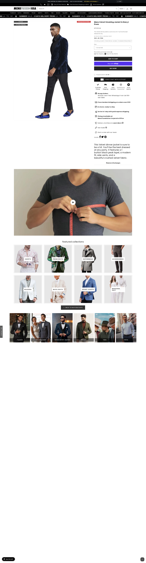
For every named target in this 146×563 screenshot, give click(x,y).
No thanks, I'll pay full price (73, 300)
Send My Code (73, 296)
